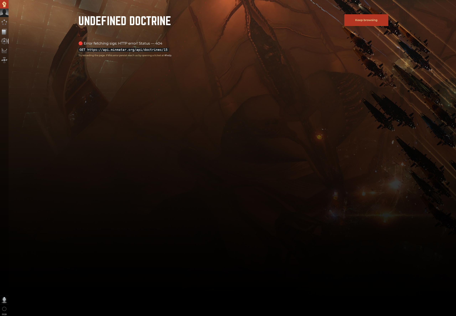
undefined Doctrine (124, 20)
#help (167, 55)
